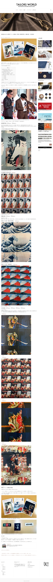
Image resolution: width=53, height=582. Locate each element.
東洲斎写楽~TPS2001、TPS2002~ (6, 69)
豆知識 (3, 573)
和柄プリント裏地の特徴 (5, 79)
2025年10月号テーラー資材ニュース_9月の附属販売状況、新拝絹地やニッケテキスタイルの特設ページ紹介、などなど (16, 553)
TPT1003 (4, 400)
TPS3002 (15, 264)
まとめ (3, 80)
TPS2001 (16, 129)
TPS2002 (13, 172)
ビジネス (3, 565)
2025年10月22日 (8, 37)
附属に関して (4, 569)
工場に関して (4, 566)
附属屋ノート (4, 574)
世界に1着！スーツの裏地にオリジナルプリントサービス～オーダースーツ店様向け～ (11, 87)
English (39, 150)
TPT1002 (4, 357)
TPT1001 (4, 313)
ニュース (3, 564)
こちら (26, 541)
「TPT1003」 (4, 77)
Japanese (39, 149)
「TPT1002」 (4, 76)
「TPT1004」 (4, 78)
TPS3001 (17, 220)
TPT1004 (4, 444)
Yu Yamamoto (3, 37)
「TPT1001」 (4, 75)
